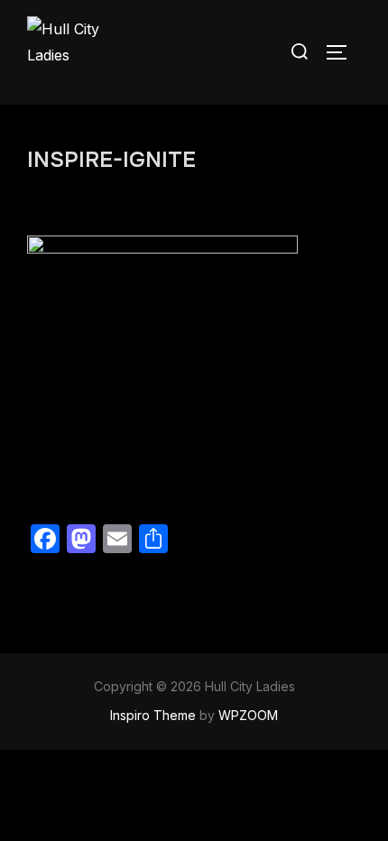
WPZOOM (248, 715)
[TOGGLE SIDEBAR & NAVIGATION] (343, 52)
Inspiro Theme (153, 715)
